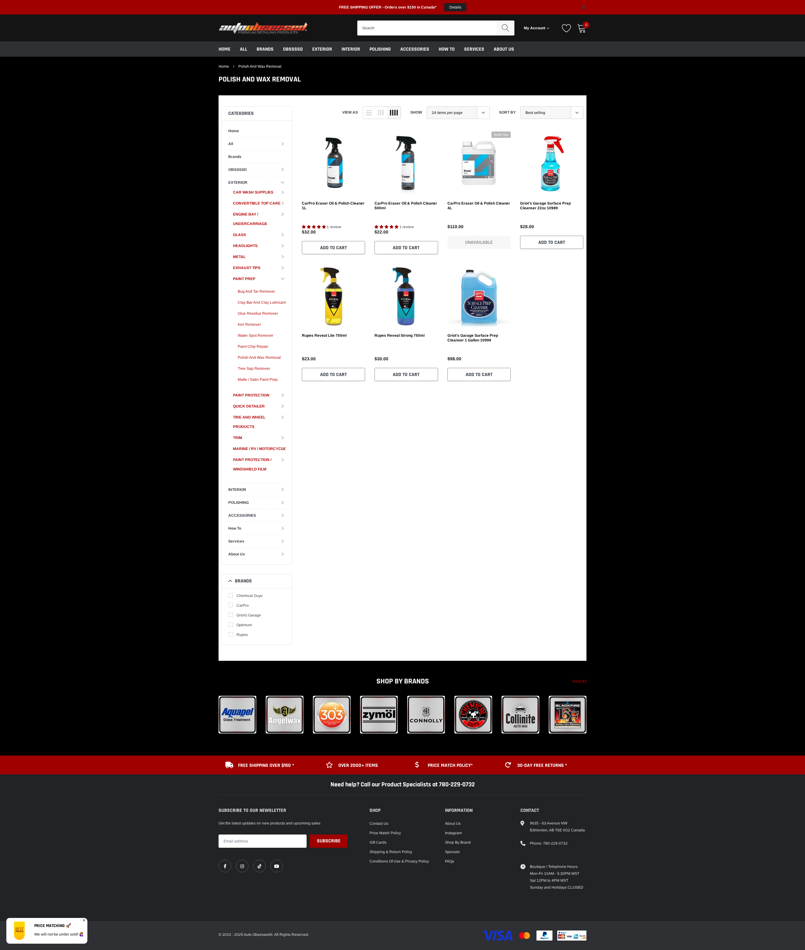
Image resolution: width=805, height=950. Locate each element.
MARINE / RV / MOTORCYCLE (259, 449)
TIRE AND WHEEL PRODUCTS (249, 422)
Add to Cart (333, 248)
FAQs (449, 861)
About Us (504, 49)
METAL (239, 257)
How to (447, 49)
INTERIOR (350, 49)
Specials (452, 852)
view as (350, 112)
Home (224, 49)
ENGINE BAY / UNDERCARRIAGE (250, 219)
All (243, 49)
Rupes (242, 634)
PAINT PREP (244, 279)
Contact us (378, 823)
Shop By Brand (458, 842)
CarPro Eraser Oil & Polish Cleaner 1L (333, 205)
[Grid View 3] (381, 113)
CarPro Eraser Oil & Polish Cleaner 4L (478, 205)
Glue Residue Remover (258, 313)
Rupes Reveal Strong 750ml (400, 335)
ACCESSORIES (414, 49)
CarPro (242, 605)
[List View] (369, 113)
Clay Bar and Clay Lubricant (262, 302)
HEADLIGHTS (245, 246)
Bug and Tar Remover (256, 291)
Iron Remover (249, 324)
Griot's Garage (248, 615)
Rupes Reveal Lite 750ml (324, 335)
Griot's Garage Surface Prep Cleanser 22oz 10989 (545, 205)
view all (579, 681)
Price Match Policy (385, 833)
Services (474, 49)
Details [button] (455, 7)
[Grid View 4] (394, 113)
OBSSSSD (293, 49)
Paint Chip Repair (253, 346)
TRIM (237, 438)
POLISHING (380, 49)
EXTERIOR (322, 49)
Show (416, 112)
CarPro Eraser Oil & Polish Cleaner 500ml (406, 205)
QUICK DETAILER (249, 406)
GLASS (239, 235)
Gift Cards (377, 842)
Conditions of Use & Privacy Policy (399, 861)
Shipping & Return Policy (390, 852)
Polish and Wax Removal (259, 66)
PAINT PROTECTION (251, 395)
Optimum (244, 625)
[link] (333, 163)
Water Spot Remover (255, 335)
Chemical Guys (249, 595)
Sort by (507, 112)
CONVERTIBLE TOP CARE (256, 203)
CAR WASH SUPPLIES (253, 192)
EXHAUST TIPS (246, 268)
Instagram (453, 833)
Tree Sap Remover (254, 368)
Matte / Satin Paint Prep (258, 379)
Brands (265, 49)
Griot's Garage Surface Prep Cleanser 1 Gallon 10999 (472, 337)
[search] (505, 28)
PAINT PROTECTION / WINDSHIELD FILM (252, 464)
